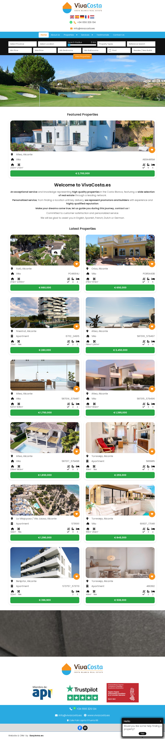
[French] (87, 17)
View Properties (82, 56)
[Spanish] (77, 17)
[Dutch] (92, 17)
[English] (72, 17)
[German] (82, 17)
